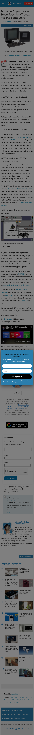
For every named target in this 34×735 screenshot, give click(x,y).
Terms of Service (21, 381)
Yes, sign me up (17, 377)
